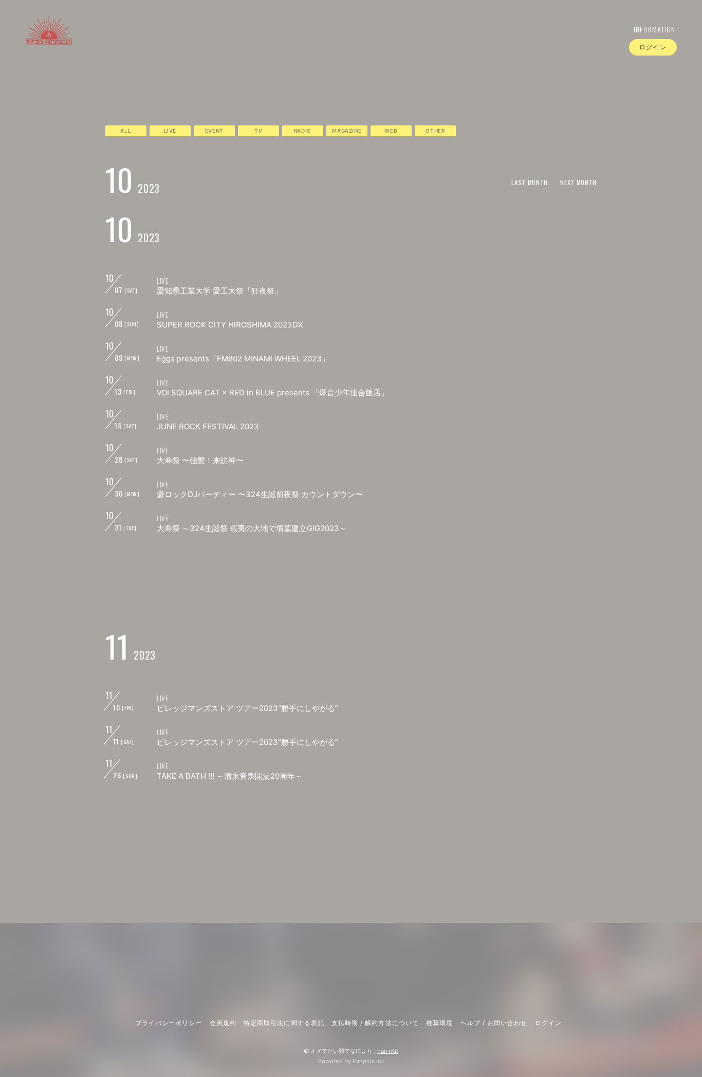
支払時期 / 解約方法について (375, 1023)
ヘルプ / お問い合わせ (493, 1023)
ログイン (652, 47)
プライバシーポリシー (168, 1023)
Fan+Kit (387, 1050)
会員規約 (223, 1023)
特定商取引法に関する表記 (284, 1023)
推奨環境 (439, 1023)
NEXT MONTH (578, 182)
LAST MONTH (529, 182)
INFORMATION (655, 29)
